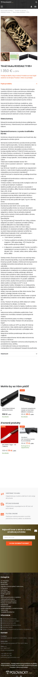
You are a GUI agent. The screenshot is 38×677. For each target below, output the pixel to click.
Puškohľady (4, 605)
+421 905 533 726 (6, 655)
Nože (2, 596)
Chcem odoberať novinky (19, 543)
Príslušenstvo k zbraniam (9, 601)
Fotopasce (4, 588)
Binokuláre (4, 583)
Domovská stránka (7, 10)
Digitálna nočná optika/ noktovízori (12, 586)
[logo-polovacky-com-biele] (7, 2)
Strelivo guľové (5, 594)
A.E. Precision (5, 581)
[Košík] (35, 6)
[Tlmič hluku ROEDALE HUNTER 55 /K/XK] (9, 398)
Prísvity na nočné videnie (8, 603)
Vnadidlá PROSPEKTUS (7, 612)
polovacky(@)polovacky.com (10, 657)
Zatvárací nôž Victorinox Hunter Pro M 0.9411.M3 (28, 439)
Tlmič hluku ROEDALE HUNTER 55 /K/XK (8, 409)
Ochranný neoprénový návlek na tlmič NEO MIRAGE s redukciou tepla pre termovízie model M (28, 412)
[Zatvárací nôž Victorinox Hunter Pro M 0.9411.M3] (28, 431)
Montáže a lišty (5, 592)
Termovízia (4, 610)
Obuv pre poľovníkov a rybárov (11, 597)
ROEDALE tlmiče (5, 12)
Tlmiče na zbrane (20, 10)
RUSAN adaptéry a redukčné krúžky (12, 608)
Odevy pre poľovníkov (8, 599)
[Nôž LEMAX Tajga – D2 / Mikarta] (9, 434)
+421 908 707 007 (6, 653)
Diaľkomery (4, 584)
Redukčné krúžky (6, 606)
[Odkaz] (31, 7)
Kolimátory (4, 590)
